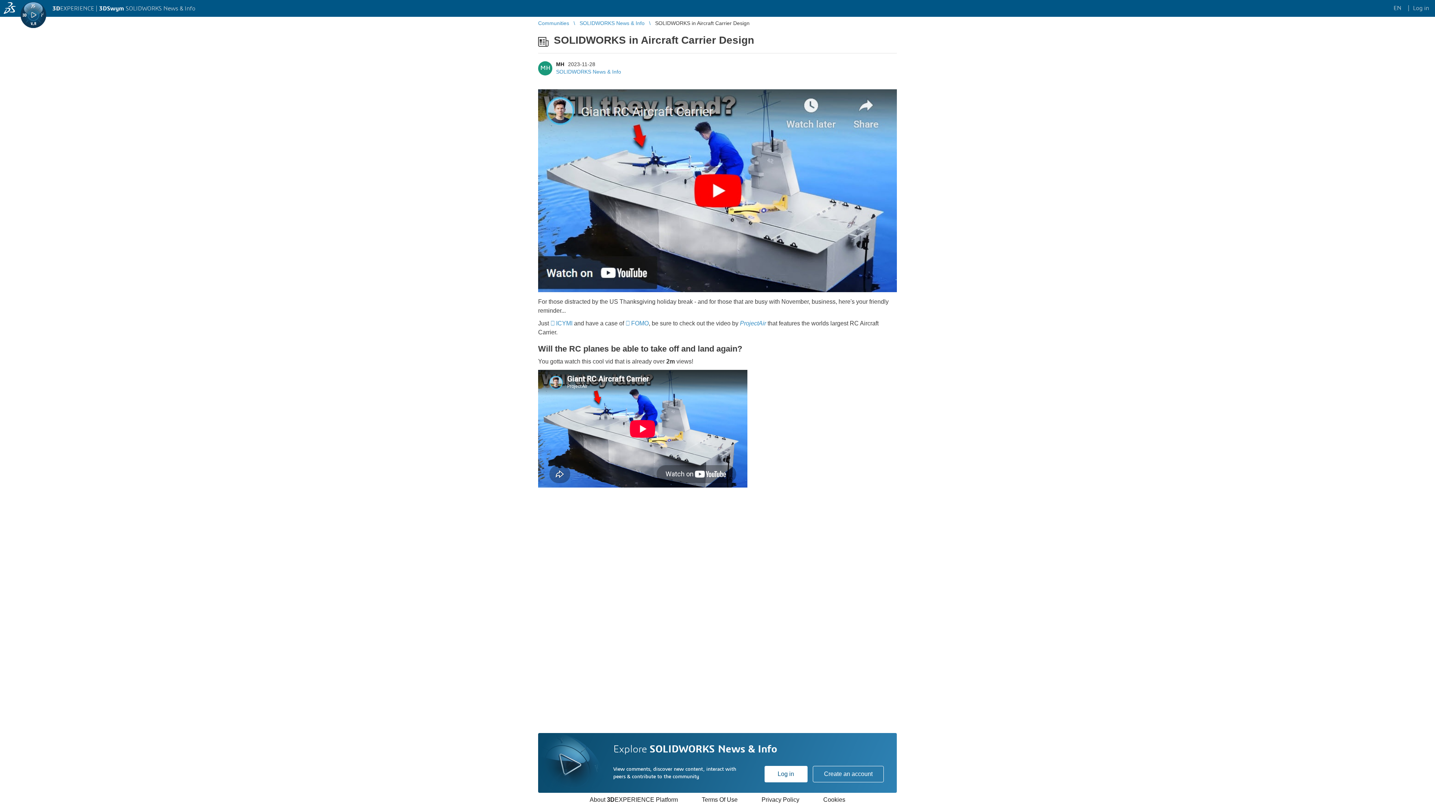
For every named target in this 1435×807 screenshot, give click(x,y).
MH (560, 64)
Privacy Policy (780, 800)
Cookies (834, 800)
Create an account (848, 774)
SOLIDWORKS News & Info (588, 72)
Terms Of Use (720, 800)
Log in (786, 774)
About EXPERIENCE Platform (634, 800)
